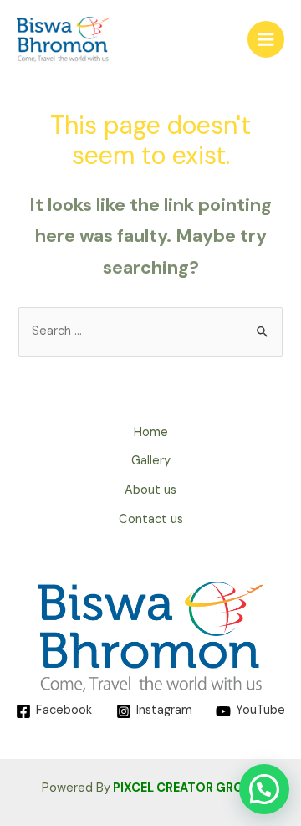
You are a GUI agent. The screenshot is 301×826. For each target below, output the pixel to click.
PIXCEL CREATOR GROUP (186, 788)
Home (151, 432)
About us (150, 490)
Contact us (151, 519)
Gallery (151, 461)
